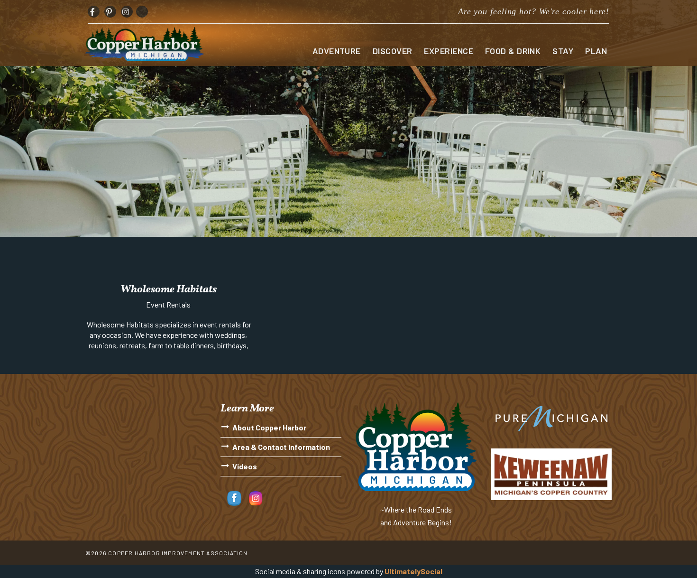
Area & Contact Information (281, 446)
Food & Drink (513, 51)
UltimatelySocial (413, 571)
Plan (596, 51)
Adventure (336, 51)
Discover (393, 51)
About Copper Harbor (269, 427)
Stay (562, 51)
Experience (448, 51)
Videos (244, 466)
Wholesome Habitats (168, 289)
